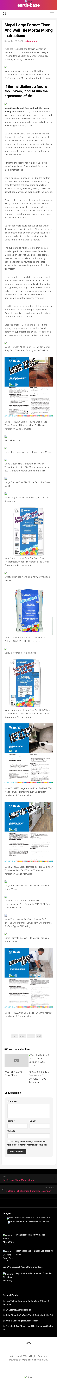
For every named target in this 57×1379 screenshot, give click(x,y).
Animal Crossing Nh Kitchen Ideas (22, 1321)
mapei (22, 1036)
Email (33, 1121)
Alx (45, 1359)
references (31, 41)
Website (11, 1131)
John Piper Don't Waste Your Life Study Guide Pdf (29, 1315)
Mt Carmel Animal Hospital (19, 1310)
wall (39, 1036)
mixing (31, 1036)
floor (14, 1036)
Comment (13, 1101)
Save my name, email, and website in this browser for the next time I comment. (27, 1143)
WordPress (27, 1359)
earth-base (28, 5)
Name (11, 1121)
